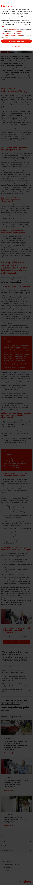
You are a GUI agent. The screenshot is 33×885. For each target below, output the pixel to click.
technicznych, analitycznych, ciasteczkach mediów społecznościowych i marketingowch (13, 33)
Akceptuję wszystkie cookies (16, 41)
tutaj (2, 26)
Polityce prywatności (12, 29)
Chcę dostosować (16, 46)
